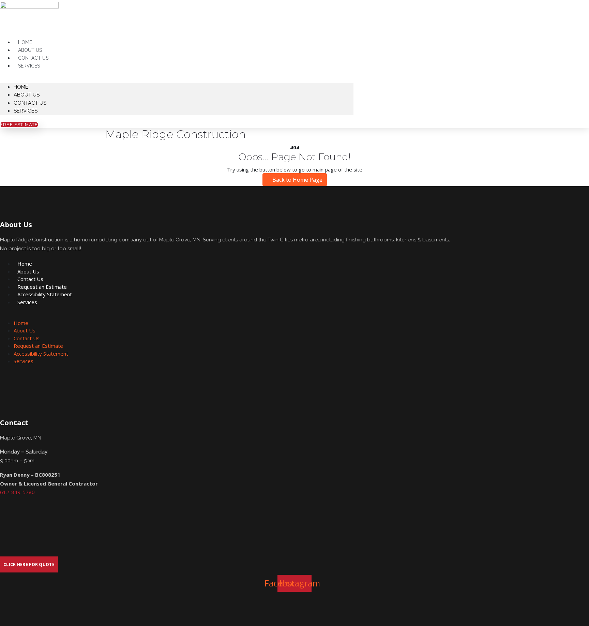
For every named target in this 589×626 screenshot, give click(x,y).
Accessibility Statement (44, 294)
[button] (176, 79)
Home (21, 87)
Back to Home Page (296, 179)
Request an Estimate (42, 286)
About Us (27, 95)
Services (29, 66)
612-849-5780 (17, 492)
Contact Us (30, 103)
